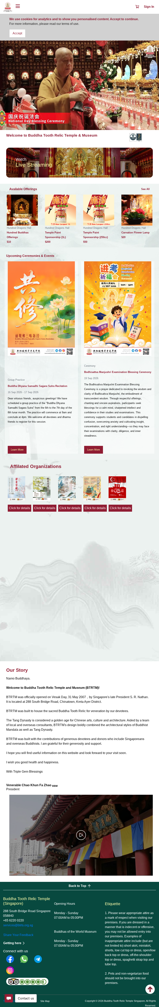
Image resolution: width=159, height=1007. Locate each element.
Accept (17, 33)
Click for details (19, 508)
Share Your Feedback (18, 935)
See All (145, 189)
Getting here (12, 943)
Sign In (149, 6)
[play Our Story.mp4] (81, 835)
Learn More (17, 449)
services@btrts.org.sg (18, 925)
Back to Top (77, 885)
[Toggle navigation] (17, 6)
